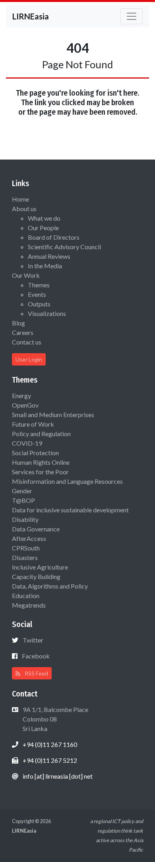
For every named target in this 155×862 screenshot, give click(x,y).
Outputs (39, 304)
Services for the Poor (40, 471)
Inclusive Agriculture (40, 567)
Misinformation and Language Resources (67, 481)
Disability (25, 519)
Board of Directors (53, 237)
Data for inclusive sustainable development (70, 510)
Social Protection (35, 452)
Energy (21, 395)
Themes (39, 285)
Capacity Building (36, 576)
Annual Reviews (49, 256)
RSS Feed (35, 673)
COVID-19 (27, 443)
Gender (22, 490)
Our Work (26, 275)
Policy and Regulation (41, 433)
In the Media (45, 265)
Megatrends (29, 605)
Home (20, 199)
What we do (44, 218)
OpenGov (25, 405)
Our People (43, 227)
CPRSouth (26, 548)
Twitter (33, 640)
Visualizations (47, 313)
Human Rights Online (41, 462)
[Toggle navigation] (131, 16)
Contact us (26, 342)
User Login (28, 359)
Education (25, 595)
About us (24, 208)
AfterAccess (29, 538)
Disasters (25, 557)
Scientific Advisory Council (64, 246)
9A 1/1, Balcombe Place (54, 719)
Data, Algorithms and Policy (50, 586)
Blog (18, 323)
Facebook (36, 656)
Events (37, 294)
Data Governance (36, 529)
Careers (22, 332)
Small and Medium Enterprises (53, 414)
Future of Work (33, 424)
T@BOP (23, 500)
